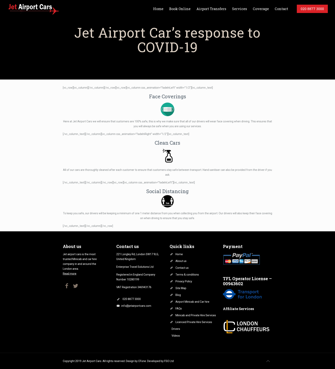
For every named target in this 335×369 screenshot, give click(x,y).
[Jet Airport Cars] (33, 8)
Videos (176, 335)
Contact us (182, 267)
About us (180, 261)
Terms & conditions (187, 274)
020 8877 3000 (132, 299)
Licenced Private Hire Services (193, 322)
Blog (178, 294)
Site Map (180, 288)
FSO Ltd (169, 361)
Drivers (176, 328)
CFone (142, 361)
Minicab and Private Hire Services (195, 315)
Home (179, 254)
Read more (69, 273)
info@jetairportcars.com (136, 305)
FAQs (178, 308)
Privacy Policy (183, 281)
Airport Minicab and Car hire (192, 301)
